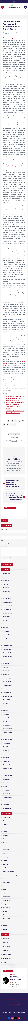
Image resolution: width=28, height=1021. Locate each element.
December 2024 (7, 645)
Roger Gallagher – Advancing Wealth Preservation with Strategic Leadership (15, 398)
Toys (4, 922)
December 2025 (7, 602)
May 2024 (5, 667)
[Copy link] (14, 424)
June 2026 (6, 580)
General (5, 864)
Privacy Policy (7, 954)
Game (5, 853)
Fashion (5, 839)
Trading (5, 925)
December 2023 (7, 685)
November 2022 (7, 732)
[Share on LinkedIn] (15, 420)
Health (5, 868)
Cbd (4, 828)
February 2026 (7, 595)
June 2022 (6, 750)
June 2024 (6, 663)
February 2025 (7, 638)
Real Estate (6, 900)
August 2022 (6, 743)
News (4, 893)
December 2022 (7, 728)
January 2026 (7, 598)
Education (6, 835)
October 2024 (7, 653)
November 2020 (7, 801)
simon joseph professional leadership (14, 441)
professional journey (14, 434)
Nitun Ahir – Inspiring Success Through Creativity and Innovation (15, 413)
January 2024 (7, 681)
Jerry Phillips (7, 32)
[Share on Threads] (11, 424)
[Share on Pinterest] (23, 420)
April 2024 (6, 671)
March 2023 (6, 718)
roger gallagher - (14, 437)
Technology (6, 918)
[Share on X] (12, 420)
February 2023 (7, 721)
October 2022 (7, 736)
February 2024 (7, 678)
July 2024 (5, 660)
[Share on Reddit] (4, 424)
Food (4, 846)
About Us (5, 942)
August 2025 (6, 616)
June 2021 (6, 786)
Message (3, 546)
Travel (5, 929)
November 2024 (7, 649)
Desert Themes (15, 1012)
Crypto (5, 831)
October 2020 (7, 804)
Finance (5, 842)
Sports (5, 911)
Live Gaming (6, 882)
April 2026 (6, 588)
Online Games (7, 896)
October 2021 (7, 772)
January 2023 (7, 725)
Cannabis (5, 824)
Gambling (6, 849)
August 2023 (6, 699)
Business (20, 432)
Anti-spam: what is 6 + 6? (8, 558)
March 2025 (6, 634)
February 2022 (7, 765)
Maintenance (6, 886)
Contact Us (6, 938)
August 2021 (6, 779)
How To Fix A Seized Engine (10, 875)
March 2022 (6, 761)
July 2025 (5, 620)
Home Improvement (8, 871)
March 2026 (6, 591)
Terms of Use (7, 958)
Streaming (6, 914)
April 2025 (6, 631)
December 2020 (7, 797)
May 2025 (5, 627)
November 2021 (7, 768)
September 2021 (7, 775)
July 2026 (5, 577)
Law (4, 878)
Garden (5, 860)
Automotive (6, 817)
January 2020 (7, 808)
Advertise (5, 950)
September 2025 (7, 613)
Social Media (6, 907)
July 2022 (5, 746)
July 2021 (5, 783)
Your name (4, 529)
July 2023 (5, 703)
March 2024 (6, 674)
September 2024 (7, 656)
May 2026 (5, 584)
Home (2, 13)
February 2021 (7, 793)
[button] (22, 971)
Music (4, 889)
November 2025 (7, 606)
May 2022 (5, 754)
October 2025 (7, 609)
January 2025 (7, 642)
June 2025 (6, 624)
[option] (14, 979)
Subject (3, 540)
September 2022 (7, 739)
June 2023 (6, 707)
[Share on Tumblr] (7, 424)
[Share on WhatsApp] (19, 420)
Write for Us (6, 946)
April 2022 (6, 757)
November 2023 (7, 689)
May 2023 (5, 710)
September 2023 (7, 696)
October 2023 (7, 692)
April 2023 (6, 714)
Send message (7, 564)
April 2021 (6, 790)
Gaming (5, 857)
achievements (10, 432)
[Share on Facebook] (8, 420)
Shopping (6, 904)
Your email (4, 535)
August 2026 (6, 573)
